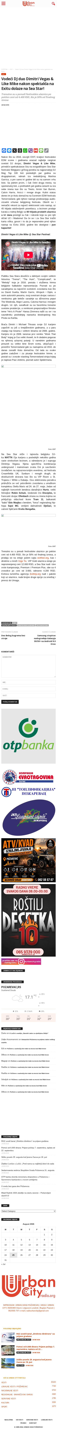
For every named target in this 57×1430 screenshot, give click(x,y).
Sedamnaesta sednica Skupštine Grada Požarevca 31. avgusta (27, 1170)
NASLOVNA (9, 1420)
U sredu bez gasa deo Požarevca (15, 1186)
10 (6, 1245)
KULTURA (20, 1365)
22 (44, 1250)
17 (6, 1250)
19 (21, 1250)
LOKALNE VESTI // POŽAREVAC (14, 1387)
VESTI (3, 1382)
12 (21, 1245)
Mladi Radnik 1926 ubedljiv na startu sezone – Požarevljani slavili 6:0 (26, 1194)
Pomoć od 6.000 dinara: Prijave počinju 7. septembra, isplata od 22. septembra (28, 1149)
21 (37, 1250)
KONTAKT (33, 1423)
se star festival (42, 625)
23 (52, 1250)
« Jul (3, 1264)
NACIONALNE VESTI (23, 1340)
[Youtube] (36, 1316)
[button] (53, 4)
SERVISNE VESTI (8, 1399)
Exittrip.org (35, 574)
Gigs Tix (22, 561)
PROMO (23, 1423)
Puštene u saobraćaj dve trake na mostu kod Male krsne (26, 1048)
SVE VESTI (19, 1420)
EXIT (3, 74)
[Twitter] (31, 1316)
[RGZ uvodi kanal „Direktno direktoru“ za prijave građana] (8, 1337)
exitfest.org (43, 558)
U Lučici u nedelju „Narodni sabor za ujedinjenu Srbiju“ (28, 1033)
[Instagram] (26, 1316)
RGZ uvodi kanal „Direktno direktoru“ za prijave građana (24, 1141)
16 (52, 1245)
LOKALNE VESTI (46, 1420)
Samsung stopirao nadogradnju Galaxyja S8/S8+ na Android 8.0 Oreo (45, 639)
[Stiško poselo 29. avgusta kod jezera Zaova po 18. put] (8, 1363)
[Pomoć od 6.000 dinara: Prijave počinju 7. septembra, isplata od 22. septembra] (8, 1350)
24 (6, 1255)
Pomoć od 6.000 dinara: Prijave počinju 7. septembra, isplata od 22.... (35, 1347)
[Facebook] (20, 1316)
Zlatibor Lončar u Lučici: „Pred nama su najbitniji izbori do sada (27, 1164)
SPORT (4, 1407)
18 (13, 1250)
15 (44, 1245)
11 (13, 1245)
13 (29, 1245)
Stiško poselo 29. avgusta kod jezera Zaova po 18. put (24, 1157)
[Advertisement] (28, 37)
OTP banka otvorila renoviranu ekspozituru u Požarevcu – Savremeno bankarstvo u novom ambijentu (25, 1178)
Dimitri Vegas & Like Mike (26, 625)
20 (29, 1250)
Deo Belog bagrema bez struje (13, 637)
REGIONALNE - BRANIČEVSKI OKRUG (17, 1395)
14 (37, 1245)
